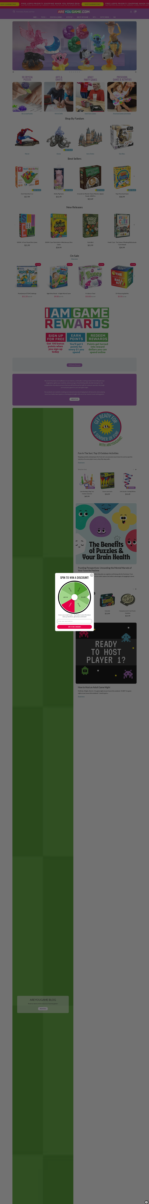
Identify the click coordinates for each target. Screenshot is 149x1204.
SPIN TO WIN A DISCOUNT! (74, 627)
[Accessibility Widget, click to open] (146, 1202)
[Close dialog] (91, 575)
